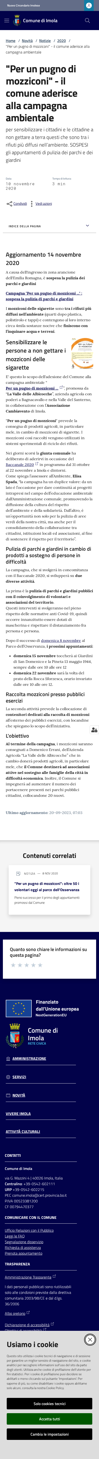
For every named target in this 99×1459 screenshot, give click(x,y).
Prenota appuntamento (23, 1253)
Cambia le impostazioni (50, 1434)
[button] (87, 20)
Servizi (19, 1077)
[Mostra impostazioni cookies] (94, 729)
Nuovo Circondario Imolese (23, 5)
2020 (61, 40)
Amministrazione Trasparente (28, 1277)
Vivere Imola (18, 1113)
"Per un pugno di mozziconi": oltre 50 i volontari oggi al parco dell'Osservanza (46, 887)
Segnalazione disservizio (24, 1242)
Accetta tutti (49, 1419)
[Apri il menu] (7, 20)
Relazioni (23, 1230)
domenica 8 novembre (61, 640)
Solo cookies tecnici (50, 1403)
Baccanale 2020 (20, 464)
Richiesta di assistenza (23, 1247)
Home (10, 40)
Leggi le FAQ (15, 1236)
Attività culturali (23, 1131)
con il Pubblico (42, 1230)
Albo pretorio (15, 1313)
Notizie (45, 40)
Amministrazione (29, 1058)
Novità (27, 40)
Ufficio (10, 1230)
